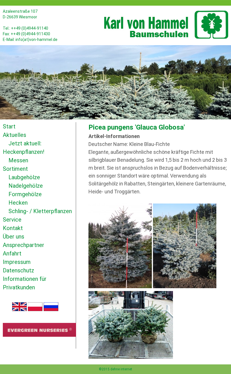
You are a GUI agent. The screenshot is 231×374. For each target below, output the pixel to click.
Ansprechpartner (23, 245)
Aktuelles (14, 135)
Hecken (18, 202)
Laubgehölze (24, 177)
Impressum (17, 262)
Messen (18, 160)
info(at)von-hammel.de (36, 39)
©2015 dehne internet (115, 369)
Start (9, 126)
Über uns (13, 236)
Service (12, 219)
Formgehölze (25, 194)
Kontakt (13, 228)
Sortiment (15, 168)
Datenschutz (18, 270)
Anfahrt (12, 253)
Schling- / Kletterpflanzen (40, 211)
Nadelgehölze (25, 185)
